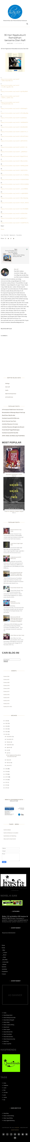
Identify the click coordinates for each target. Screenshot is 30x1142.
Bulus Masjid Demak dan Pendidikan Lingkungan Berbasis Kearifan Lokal (16, 574)
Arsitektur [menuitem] (4, 969)
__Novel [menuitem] (4, 955)
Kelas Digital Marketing (8, 1120)
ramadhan (19, 235)
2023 (6, 729)
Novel (4, 918)
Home (4, 1012)
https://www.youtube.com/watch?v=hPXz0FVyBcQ (14, 136)
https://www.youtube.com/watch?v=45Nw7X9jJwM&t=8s (10, 79)
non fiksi (5, 1092)
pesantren (4, 920)
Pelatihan (23, 916)
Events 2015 (6, 697)
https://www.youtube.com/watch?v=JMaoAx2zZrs (14, 161)
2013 (6, 788)
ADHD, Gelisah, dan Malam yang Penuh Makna (13, 435)
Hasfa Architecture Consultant (11, 833)
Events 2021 (6, 679)
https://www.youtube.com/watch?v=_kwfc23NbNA (14, 189)
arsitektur (14, 916)
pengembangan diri (23, 920)
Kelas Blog (5, 1113)
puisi (16, 920)
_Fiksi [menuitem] (3, 950)
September (9, 744)
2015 (6, 782)
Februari (9, 762)
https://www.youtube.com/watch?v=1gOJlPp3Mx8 (14, 91)
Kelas (4, 1083)
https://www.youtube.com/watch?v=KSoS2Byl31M (14, 127)
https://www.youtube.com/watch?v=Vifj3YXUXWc (14, 170)
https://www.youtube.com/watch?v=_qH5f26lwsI (14, 151)
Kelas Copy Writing (7, 1118)
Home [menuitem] (3, 945)
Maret (8, 760)
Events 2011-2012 (8, 706)
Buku (4, 916)
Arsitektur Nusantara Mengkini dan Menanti (13, 427)
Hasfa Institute (7, 830)
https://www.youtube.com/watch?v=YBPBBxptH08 (14, 165)
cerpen (13, 918)
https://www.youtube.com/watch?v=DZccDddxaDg (14, 198)
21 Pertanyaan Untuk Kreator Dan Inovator (12, 409)
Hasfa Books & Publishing (10, 836)
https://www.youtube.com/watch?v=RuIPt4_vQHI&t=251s (10, 96)
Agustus (9, 747)
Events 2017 (6, 691)
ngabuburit (13, 235)
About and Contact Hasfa (10, 839)
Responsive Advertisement (8, 932)
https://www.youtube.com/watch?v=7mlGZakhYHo (14, 122)
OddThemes (15, 1129)
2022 (6, 731)
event (4, 1087)
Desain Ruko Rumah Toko (16, 587)
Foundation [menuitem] (5, 971)
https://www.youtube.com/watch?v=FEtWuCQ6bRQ (15, 184)
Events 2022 (6, 676)
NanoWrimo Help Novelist (8, 415)
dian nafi (6, 235)
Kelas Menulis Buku (8, 1036)
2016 (6, 779)
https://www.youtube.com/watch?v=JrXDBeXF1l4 (14, 213)
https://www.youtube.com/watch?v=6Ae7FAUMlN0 (14, 209)
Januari (8, 765)
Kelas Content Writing (8, 1115)
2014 (6, 785)
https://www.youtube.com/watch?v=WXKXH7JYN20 (15, 179)
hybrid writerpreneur (10, 393)
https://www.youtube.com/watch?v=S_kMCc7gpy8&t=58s (10, 86)
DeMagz (7, 383)
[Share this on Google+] (11, 238)
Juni (8, 750)
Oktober (9, 742)
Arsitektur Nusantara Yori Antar (10, 424)
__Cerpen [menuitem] (4, 952)
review (5, 1097)
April (8, 753)
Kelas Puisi (6, 1041)
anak (22, 921)
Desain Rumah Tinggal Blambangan (10, 430)
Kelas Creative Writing (8, 1024)
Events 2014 (6, 700)
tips (9, 918)
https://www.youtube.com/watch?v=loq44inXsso (14, 117)
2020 (6, 768)
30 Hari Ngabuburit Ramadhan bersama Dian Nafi (13, 755)
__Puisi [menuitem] (4, 957)
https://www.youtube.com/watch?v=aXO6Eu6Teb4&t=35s (10, 103)
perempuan (20, 918)
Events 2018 (6, 688)
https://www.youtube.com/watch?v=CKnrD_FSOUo (15, 202)
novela (18, 921)
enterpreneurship (7, 921)
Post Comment (18, 43)
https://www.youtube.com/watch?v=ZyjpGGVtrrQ (14, 156)
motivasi (11, 920)
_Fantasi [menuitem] (4, 964)
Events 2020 (6, 682)
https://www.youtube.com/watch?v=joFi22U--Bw (14, 147)
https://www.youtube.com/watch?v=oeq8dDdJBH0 (14, 193)
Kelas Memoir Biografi (8, 1020)
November (9, 739)
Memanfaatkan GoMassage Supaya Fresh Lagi (13, 412)
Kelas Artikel (6, 1022)
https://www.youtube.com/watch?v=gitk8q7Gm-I (14, 218)
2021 (6, 734)
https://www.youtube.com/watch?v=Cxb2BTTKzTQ (14, 222)
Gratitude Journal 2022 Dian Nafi (10, 432)
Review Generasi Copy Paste (9, 421)
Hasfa (6, 390)
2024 (6, 726)
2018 (6, 774)
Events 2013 (6, 703)
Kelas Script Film (7, 1043)
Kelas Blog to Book (7, 1015)
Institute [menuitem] (4, 966)
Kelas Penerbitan (7, 1034)
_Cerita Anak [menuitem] (5, 962)
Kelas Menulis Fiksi (8, 1031)
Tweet (2, 229)
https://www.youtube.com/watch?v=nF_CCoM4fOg (15, 175)
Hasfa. (17, 1127)
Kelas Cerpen (6, 1029)
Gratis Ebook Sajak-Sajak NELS (14, 512)
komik (25, 921)
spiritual (14, 921)
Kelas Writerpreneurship (9, 1017)
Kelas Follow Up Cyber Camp (17, 635)
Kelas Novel (6, 1027)
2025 (6, 723)
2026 (6, 720)
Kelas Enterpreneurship (9, 1039)
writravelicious (9, 397)
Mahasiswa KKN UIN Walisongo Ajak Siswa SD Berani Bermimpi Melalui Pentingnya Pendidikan (16, 619)
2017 (6, 777)
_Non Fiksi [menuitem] (4, 959)
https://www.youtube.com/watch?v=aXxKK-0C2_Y (14, 131)
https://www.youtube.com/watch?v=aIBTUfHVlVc (14, 141)
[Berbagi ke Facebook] (5, 238)
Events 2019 (6, 685)
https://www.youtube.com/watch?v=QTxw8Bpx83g (14, 113)
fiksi (4, 1090)
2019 (6, 771)
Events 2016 (6, 694)
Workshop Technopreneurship (15, 602)
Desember (9, 736)
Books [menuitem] (3, 947)
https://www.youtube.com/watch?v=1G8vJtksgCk (14, 108)
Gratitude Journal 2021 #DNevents (10, 418)
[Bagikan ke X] (8, 238)
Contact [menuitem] (4, 974)
